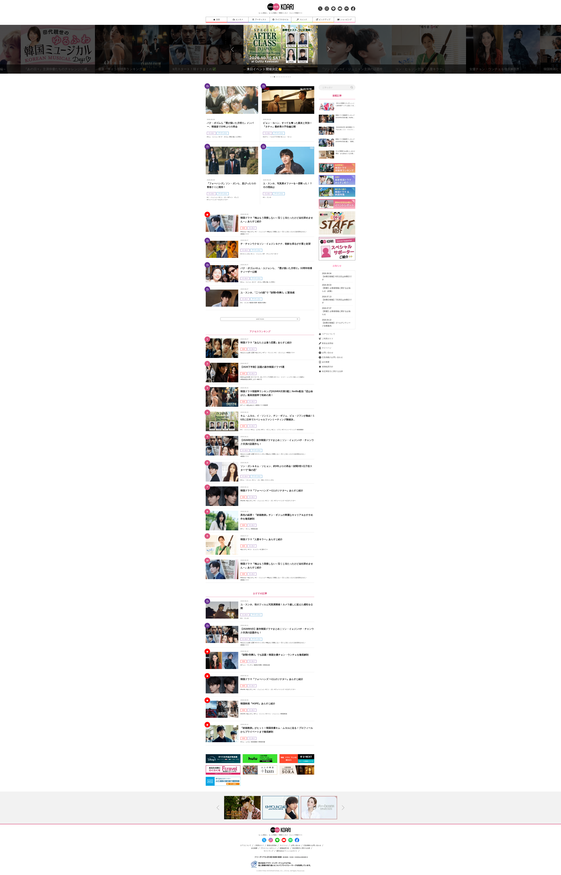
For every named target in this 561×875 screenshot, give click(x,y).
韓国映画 (284, 714)
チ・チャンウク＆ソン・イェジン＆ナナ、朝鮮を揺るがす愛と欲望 (275, 244)
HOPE (243, 714)
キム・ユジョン (213, 137)
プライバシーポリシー (268, 848)
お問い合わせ (327, 353)
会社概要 (325, 362)
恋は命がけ (251, 405)
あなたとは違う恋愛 (247, 352)
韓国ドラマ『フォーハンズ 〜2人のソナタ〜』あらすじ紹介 (271, 490)
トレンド (303, 19)
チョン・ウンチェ (247, 665)
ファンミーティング (289, 429)
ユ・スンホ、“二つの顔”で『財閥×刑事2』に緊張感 (267, 292)
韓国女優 (255, 529)
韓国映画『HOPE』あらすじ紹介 (257, 703)
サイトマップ (268, 851)
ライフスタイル (282, 19)
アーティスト (260, 19)
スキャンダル (245, 254)
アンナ (243, 405)
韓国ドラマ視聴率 (262, 405)
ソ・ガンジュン (280, 352)
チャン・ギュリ (233, 197)
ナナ (276, 254)
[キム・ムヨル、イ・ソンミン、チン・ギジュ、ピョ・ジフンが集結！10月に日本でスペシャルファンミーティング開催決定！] (222, 421)
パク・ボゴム (224, 137)
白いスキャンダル (268, 480)
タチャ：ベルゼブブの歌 (272, 137)
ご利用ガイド (327, 338)
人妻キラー (264, 549)
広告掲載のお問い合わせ (332, 357)
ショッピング (346, 19)
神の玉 (260, 379)
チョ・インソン (260, 714)
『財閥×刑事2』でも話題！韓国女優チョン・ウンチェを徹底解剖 (274, 655)
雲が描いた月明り (236, 137)
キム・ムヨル (256, 429)
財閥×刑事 (253, 302)
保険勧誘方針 (327, 367)
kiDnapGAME (245, 377)
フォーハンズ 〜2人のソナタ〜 (218, 199)
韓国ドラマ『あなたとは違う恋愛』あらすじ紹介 (266, 342)
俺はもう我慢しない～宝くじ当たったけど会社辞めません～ (287, 231)
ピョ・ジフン (276, 429)
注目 (218, 19)
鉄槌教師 (300, 429)
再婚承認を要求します (248, 379)
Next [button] (343, 808)
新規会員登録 (327, 343)
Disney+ (244, 231)
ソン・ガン (223, 197)
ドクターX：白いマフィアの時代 (262, 377)
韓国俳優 (262, 742)
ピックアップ (324, 19)
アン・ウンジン (269, 352)
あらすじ (251, 231)
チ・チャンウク (269, 254)
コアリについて (328, 334)
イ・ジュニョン (213, 197)
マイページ (326, 348)
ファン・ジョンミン (273, 714)
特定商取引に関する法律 (332, 371)
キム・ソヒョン (246, 480)
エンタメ (239, 19)
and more (260, 319)
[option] (242, 807)
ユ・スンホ (267, 197)
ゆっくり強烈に (299, 377)
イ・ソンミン (245, 429)
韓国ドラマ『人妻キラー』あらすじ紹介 (261, 539)
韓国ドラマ (245, 234)
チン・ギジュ (266, 429)
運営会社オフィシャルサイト (286, 851)
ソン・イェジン (257, 254)
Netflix (243, 500)
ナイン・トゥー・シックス (284, 377)
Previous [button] (218, 808)
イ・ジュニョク (261, 231)
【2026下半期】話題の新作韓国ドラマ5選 (262, 367)
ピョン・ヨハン (287, 137)
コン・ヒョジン (254, 549)
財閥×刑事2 (262, 302)
